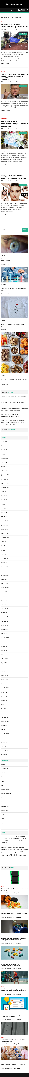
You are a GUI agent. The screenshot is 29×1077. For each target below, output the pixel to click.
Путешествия (4, 118)
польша (20, 849)
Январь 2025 (4, 521)
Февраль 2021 (5, 713)
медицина (22, 847)
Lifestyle (3, 764)
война (17, 838)
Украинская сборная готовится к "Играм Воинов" (14, 25)
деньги (24, 838)
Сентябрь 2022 (5, 638)
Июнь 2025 (4, 500)
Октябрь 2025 (4, 483)
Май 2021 (3, 704)
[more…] (20, 60)
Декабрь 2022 (5, 625)
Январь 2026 (4, 470)
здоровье (4, 843)
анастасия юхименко (8, 836)
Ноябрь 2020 (4, 725)
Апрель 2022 (4, 658)
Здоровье (3, 772)
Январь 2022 (4, 671)
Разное (3, 255)
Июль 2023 (4, 596)
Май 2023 (3, 604)
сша (21, 852)
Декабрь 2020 (5, 721)
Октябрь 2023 (4, 583)
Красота (3, 777)
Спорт (2, 21)
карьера (7, 845)
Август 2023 (4, 592)
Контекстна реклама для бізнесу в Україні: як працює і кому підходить (14, 1015)
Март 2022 (4, 663)
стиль (18, 852)
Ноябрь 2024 (4, 529)
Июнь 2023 (4, 600)
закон (17, 840)
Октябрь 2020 (4, 729)
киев (10, 845)
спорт (14, 852)
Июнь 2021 (4, 700)
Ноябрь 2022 (4, 629)
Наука (2, 785)
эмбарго (2, 857)
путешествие (25, 849)
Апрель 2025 (4, 508)
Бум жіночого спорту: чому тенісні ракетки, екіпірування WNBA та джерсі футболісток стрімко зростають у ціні (13, 422)
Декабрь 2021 (5, 675)
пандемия (10, 849)
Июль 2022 (4, 646)
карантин (3, 845)
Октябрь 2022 (4, 633)
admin (5, 29)
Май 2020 (3, 746)
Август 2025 (4, 491)
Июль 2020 (4, 742)
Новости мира (5, 789)
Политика (3, 71)
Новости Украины (6, 793)
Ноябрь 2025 (4, 479)
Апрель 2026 (4, 458)
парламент (15, 849)
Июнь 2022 (4, 650)
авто (2, 836)
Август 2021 (4, 692)
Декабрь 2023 (5, 575)
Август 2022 (4, 642)
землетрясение (10, 842)
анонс (14, 836)
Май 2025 (3, 504)
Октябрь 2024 (4, 533)
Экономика (4, 284)
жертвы (6, 840)
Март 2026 (4, 462)
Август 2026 (4, 441)
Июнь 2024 (4, 550)
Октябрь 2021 (4, 683)
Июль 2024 (4, 546)
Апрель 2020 (4, 750)
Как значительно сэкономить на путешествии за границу (14, 123)
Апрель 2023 (4, 608)
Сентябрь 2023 (5, 587)
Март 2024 (4, 562)
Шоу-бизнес (4, 823)
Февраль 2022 (5, 667)
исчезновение (23, 842)
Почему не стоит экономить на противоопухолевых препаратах (10, 965)
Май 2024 (3, 554)
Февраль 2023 (5, 617)
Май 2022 (3, 654)
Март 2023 (4, 612)
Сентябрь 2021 (5, 688)
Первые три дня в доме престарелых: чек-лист (13, 1065)
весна (2, 838)
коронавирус (16, 845)
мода (2, 849)
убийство (8, 855)
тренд (25, 852)
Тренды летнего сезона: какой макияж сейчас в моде (14, 176)
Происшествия (5, 806)
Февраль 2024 (5, 567)
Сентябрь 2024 (5, 537)
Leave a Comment (5, 63)
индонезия (17, 842)
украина (14, 855)
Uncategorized (4, 768)
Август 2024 (4, 541)
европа (2, 840)
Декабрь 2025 (5, 475)
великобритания (20, 836)
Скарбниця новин (14, 4)
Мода (2, 781)
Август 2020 (4, 738)
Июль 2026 (4, 445)
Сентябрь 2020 (5, 734)
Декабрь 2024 (5, 525)
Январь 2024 (4, 571)
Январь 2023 (4, 621)
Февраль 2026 (5, 466)
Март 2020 (4, 754)
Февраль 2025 (5, 516)
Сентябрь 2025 (5, 487)
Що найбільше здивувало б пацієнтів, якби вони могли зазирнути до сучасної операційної (13, 939)
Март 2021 (4, 709)
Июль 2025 (4, 496)
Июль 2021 (4, 696)
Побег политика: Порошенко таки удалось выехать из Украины (14, 76)
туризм (3, 855)
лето (9, 847)
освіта (5, 849)
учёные (20, 855)
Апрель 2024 (4, 558)
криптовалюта (4, 847)
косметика (23, 845)
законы (21, 840)
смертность (10, 852)
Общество (3, 798)
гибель (20, 838)
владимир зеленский (9, 838)
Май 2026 (3, 454)
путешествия (4, 852)
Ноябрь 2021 (4, 679)
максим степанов (14, 847)
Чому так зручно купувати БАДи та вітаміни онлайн (14, 914)
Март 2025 (4, 512)
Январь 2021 (4, 717)
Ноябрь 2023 (4, 579)
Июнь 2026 (4, 450)
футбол (24, 855)
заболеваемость (12, 840)
